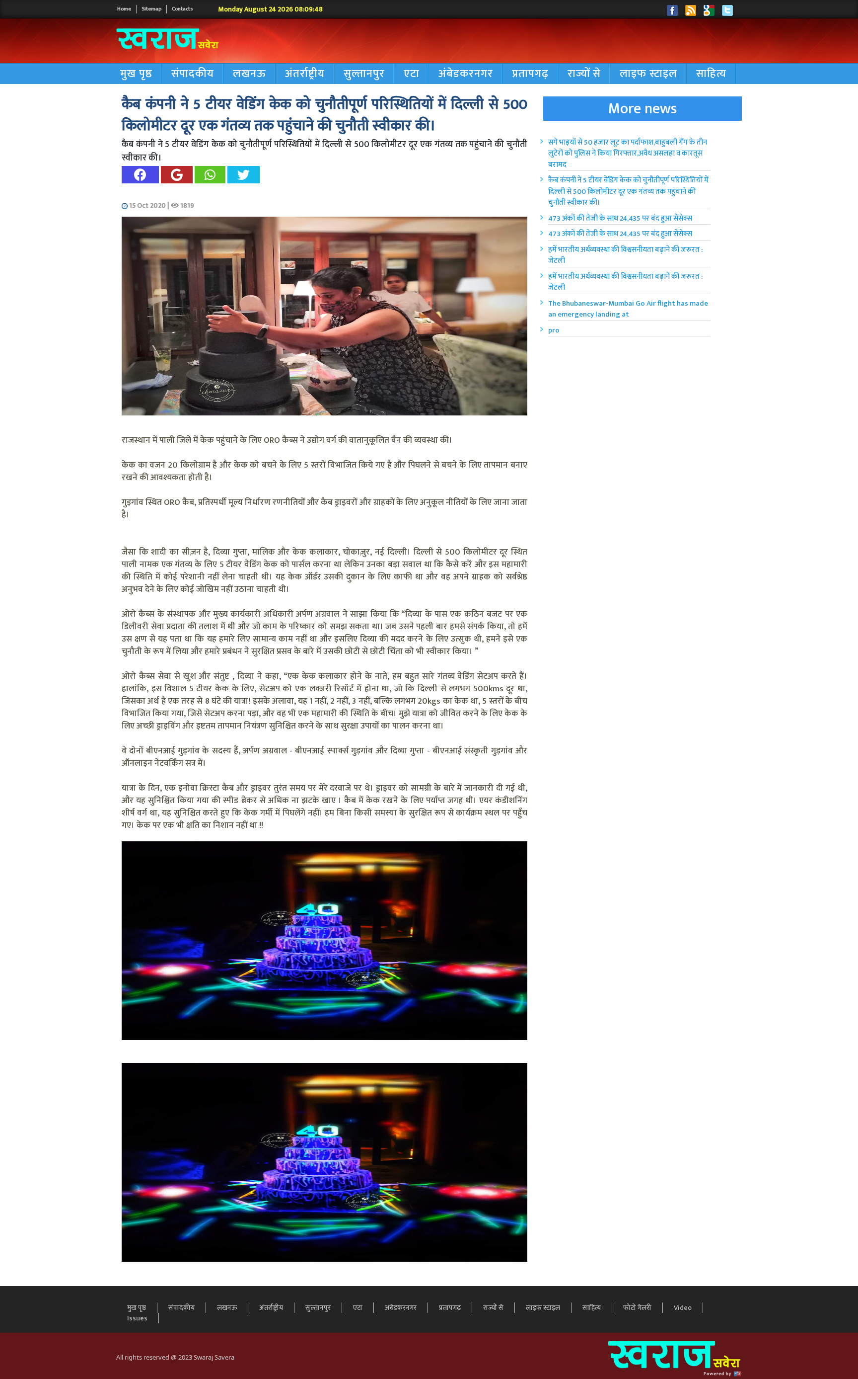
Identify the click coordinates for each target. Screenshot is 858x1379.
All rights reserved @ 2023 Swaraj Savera (175, 1357)
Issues (137, 1318)
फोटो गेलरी (637, 1307)
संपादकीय (192, 74)
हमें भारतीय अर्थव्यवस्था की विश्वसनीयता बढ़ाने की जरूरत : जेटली (625, 255)
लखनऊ (249, 74)
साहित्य (711, 74)
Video (683, 1307)
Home (124, 9)
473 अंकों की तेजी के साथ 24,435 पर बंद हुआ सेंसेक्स (620, 218)
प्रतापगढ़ (530, 74)
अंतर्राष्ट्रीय (305, 74)
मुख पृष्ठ (136, 74)
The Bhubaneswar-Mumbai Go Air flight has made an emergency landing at (628, 309)
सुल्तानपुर (364, 74)
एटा (412, 74)
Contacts (182, 9)
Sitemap (151, 9)
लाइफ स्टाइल (648, 74)
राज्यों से (584, 74)
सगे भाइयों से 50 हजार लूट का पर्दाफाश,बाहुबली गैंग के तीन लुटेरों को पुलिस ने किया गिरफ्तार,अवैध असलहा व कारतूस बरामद (627, 153)
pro (554, 330)
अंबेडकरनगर (465, 74)
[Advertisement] (520, 41)
